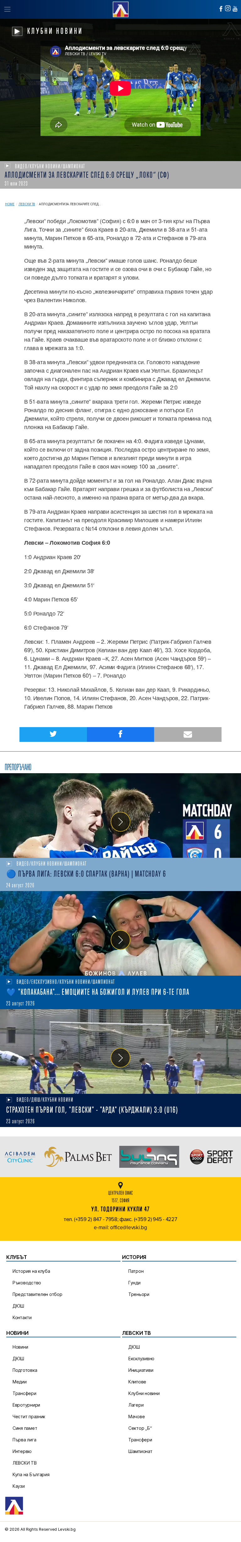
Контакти (22, 1317)
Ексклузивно (141, 1358)
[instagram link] (228, 8)
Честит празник (29, 1416)
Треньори (138, 1294)
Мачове (136, 1416)
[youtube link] (235, 9)
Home (9, 204)
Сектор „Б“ (140, 1428)
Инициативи (140, 1370)
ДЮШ (18, 1306)
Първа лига (24, 1439)
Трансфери (24, 1393)
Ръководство (27, 1282)
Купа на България (31, 1474)
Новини (20, 1347)
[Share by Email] (188, 734)
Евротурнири (26, 1405)
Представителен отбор (37, 1294)
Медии (20, 1381)
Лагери (135, 1405)
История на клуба (31, 1271)
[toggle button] (7, 9)
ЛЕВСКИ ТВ (25, 1463)
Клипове (137, 1381)
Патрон (135, 1271)
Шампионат (140, 1451)
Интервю (22, 1451)
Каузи (19, 1486)
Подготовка (25, 1370)
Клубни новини (144, 1393)
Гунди (134, 1282)
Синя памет (25, 1428)
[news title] (120, 815)
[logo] (120, 8)
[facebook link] (221, 9)
